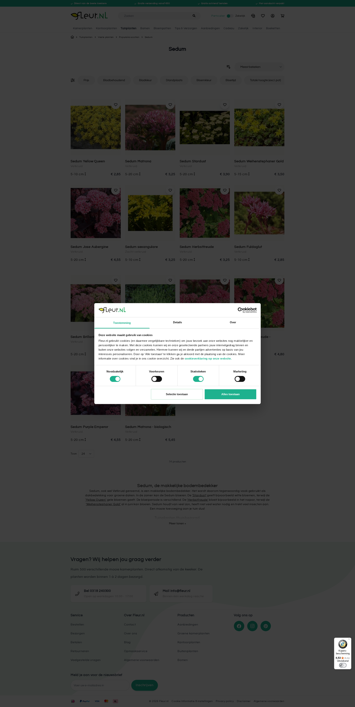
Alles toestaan (230, 394)
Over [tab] (233, 322)
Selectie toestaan (177, 394)
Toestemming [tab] (122, 322)
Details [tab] (177, 322)
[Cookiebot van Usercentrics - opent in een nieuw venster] (240, 310)
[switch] (156, 379)
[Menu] (349, 640)
